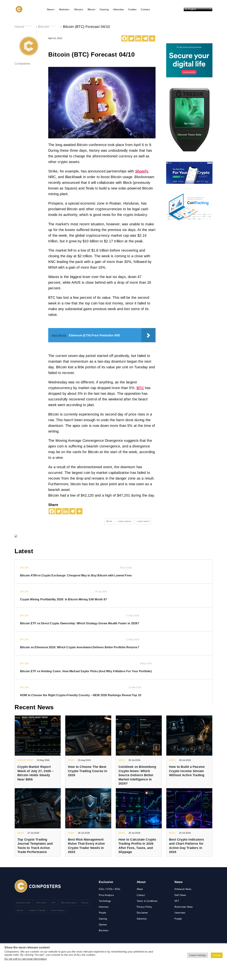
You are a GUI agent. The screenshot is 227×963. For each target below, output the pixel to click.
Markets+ (64, 9)
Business (104, 930)
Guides (132, 9)
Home (19, 27)
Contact (145, 9)
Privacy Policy (144, 907)
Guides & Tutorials (37, 910)
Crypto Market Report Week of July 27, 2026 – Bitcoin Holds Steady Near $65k (35, 773)
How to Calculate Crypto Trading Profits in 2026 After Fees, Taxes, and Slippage (137, 846)
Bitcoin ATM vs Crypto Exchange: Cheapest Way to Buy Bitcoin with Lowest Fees (76, 575)
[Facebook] (124, 38)
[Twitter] (131, 38)
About (140, 889)
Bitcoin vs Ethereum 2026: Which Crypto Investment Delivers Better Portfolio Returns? (79, 647)
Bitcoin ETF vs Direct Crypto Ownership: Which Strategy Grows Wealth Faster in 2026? (79, 623)
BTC (140, 388)
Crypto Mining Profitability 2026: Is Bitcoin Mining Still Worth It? (63, 599)
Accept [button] (216, 955)
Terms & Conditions (147, 901)
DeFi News (41, 903)
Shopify (141, 171)
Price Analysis (106, 895)
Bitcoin (91, 9)
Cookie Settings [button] (197, 955)
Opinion (103, 924)
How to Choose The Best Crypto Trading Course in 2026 (87, 771)
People (102, 912)
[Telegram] (145, 38)
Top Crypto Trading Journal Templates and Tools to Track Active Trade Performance (35, 846)
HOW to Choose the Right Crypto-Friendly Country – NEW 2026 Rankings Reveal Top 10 (80, 695)
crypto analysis (124, 521)
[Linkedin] (138, 38)
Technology (105, 901)
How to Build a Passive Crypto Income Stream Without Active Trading (187, 771)
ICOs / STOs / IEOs (109, 889)
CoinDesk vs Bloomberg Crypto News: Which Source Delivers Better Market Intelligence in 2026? (137, 775)
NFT (54, 903)
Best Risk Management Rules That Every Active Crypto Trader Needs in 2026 (86, 846)
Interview (103, 907)
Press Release (57, 910)
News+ (51, 9)
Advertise (118, 9)
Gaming (104, 9)
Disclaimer (142, 912)
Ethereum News (23, 903)
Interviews (180, 912)
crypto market (143, 521)
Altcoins (78, 9)
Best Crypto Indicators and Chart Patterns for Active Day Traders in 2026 (186, 846)
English (191, 9)
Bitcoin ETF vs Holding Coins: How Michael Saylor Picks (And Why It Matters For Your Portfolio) (86, 671)
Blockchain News (69, 903)
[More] (152, 38)
